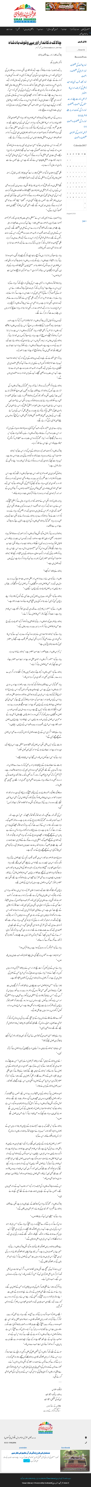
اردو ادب (40, 29)
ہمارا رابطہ (9, 29)
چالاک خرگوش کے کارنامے (51, 1410)
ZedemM (48, 1482)
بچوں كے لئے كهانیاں (53, 1405)
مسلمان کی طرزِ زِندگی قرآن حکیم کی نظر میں (30, 1452)
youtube (23, 1447)
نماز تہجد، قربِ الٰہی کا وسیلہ (77, 81)
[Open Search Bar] (90, 32)
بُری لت (56, 1408)
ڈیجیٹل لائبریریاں (28, 29)
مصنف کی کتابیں (85, 29)
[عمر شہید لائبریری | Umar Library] (25, 12)
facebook (65, 1447)
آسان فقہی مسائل (53, 29)
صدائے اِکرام (75, 29)
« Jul (84, 220)
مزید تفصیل (27, 1460)
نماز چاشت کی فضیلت (78, 64)
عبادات (64, 29)
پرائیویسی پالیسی (84, 33)
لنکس (18, 29)
